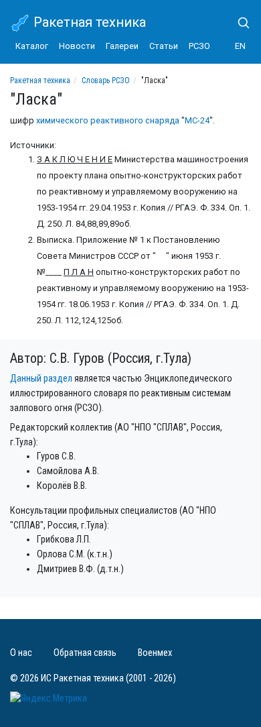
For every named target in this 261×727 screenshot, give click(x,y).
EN (240, 46)
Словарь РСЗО (106, 80)
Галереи (122, 46)
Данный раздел (41, 378)
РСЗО (199, 46)
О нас (21, 653)
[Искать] (238, 23)
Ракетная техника (88, 22)
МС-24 (197, 120)
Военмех (155, 653)
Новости (77, 46)
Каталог (31, 46)
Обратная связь (85, 653)
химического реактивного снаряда (107, 120)
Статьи (163, 46)
